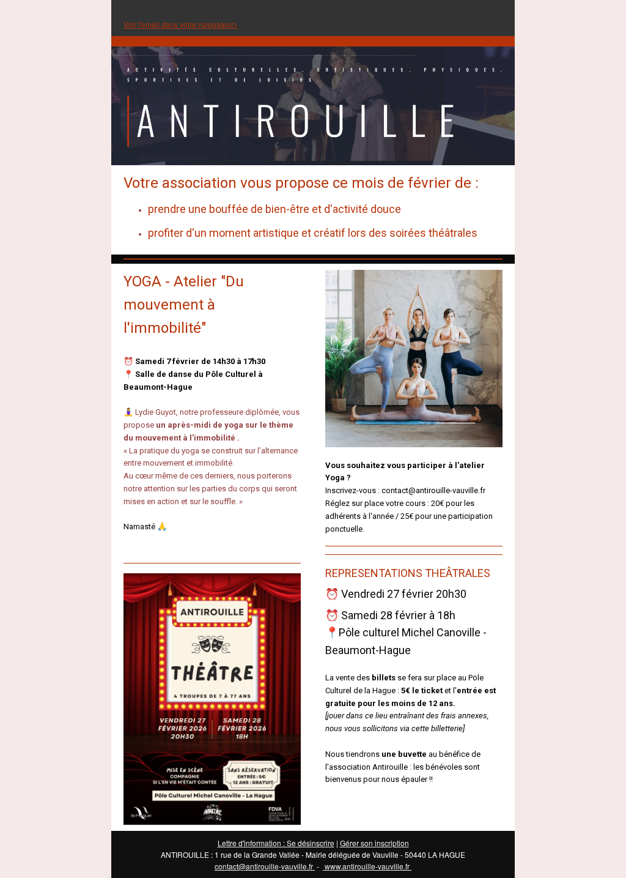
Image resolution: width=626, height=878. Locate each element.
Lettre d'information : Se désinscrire (276, 843)
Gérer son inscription (374, 843)
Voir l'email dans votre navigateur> (180, 24)
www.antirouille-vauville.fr (367, 866)
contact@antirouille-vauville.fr (265, 866)
